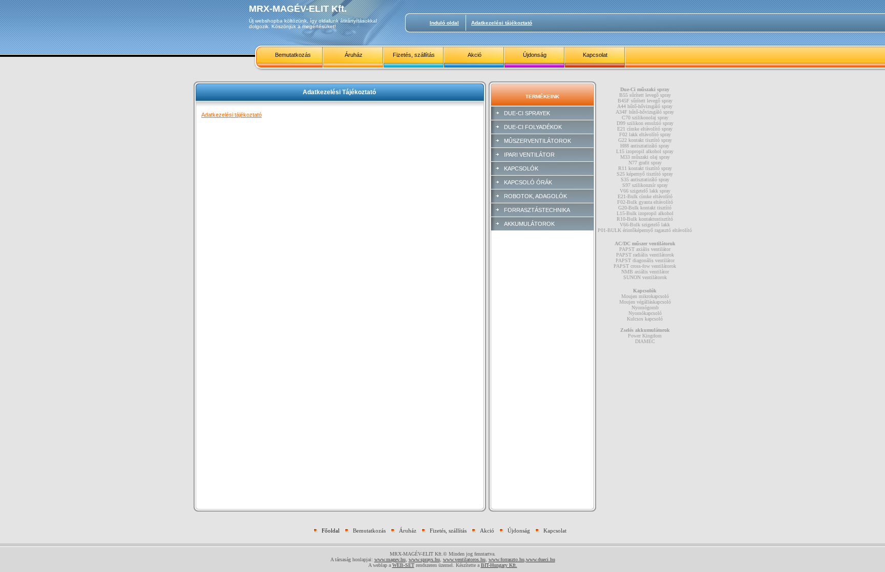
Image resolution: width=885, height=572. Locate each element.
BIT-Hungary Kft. (499, 565)
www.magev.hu (390, 559)
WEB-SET (403, 565)
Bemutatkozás (293, 55)
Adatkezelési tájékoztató (501, 23)
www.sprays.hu (424, 559)
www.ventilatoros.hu (464, 559)
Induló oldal (444, 23)
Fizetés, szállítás (414, 55)
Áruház (354, 55)
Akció (474, 55)
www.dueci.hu (540, 559)
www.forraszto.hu (506, 559)
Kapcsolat (595, 55)
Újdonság (534, 55)
